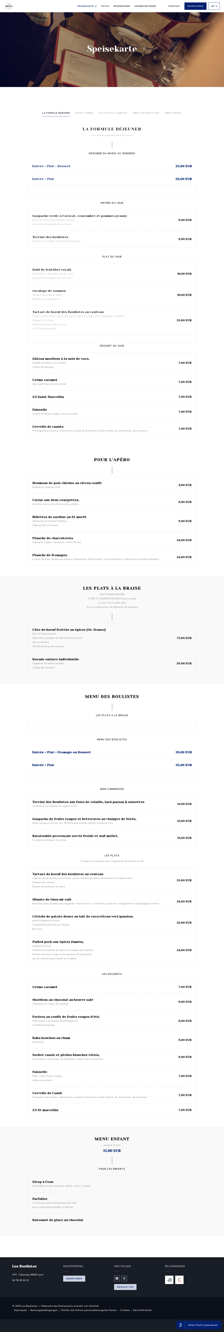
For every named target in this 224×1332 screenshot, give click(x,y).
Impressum (22, 1310)
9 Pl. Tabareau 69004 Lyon (35, 1274)
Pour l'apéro (84, 113)
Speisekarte (85, 6)
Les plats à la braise (113, 113)
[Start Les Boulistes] (9, 6)
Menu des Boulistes (146, 113)
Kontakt (174, 6)
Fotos (105, 6)
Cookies (126, 1310)
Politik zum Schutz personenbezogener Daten (90, 1310)
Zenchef (94, 1306)
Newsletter (125, 1287)
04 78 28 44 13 (20, 1280)
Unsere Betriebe (145, 6)
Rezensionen (122, 6)
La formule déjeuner (56, 113)
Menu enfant (173, 113)
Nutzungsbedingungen (45, 1310)
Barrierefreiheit (142, 1310)
